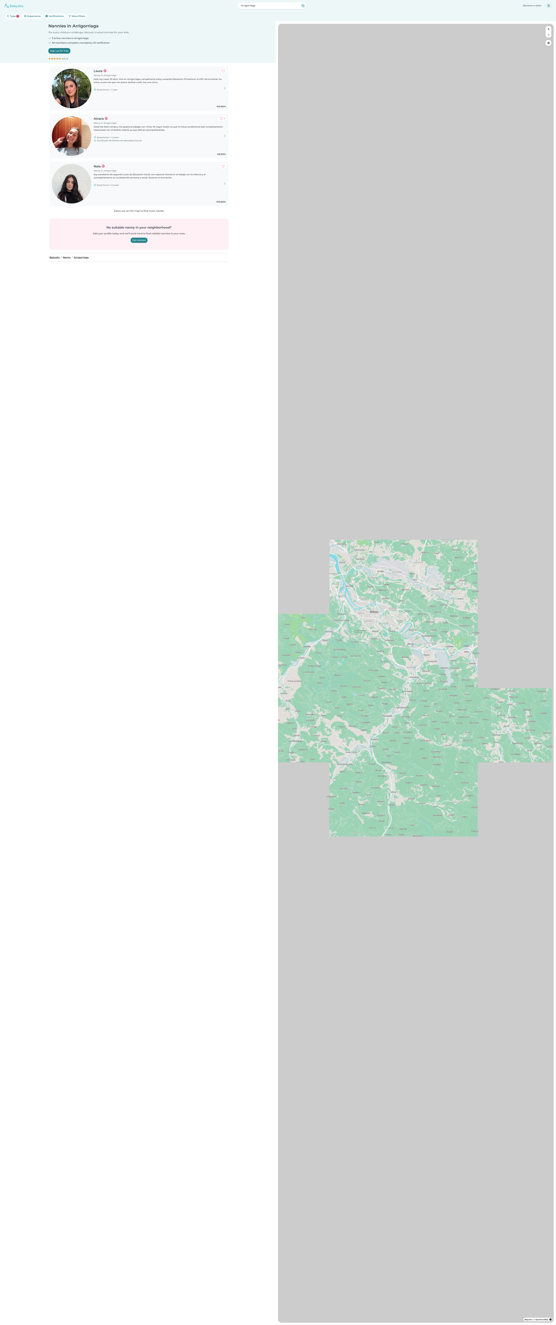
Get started (139, 240)
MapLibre (528, 1319)
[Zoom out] (548, 35)
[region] (416, 673)
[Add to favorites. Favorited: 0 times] (223, 71)
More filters (78, 16)
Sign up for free (59, 50)
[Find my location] (548, 43)
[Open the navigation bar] (548, 5)
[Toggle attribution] (550, 1319)
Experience (34, 16)
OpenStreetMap (541, 1319)
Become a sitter (532, 5)
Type (13, 16)
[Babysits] (14, 5)
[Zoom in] (548, 29)
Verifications (56, 16)
